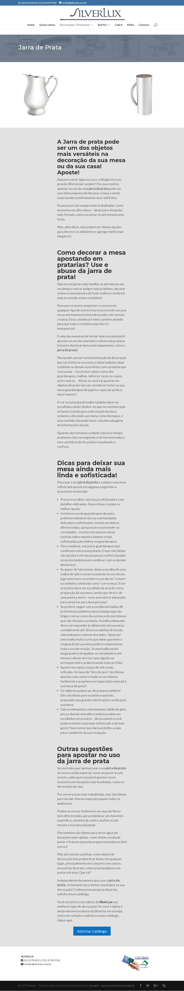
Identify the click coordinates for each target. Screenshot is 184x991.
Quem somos (47, 24)
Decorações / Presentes (75, 24)
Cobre (119, 24)
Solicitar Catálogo (92, 931)
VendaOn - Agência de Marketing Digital (111, 985)
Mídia (130, 24)
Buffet (102, 24)
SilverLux (106, 902)
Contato (144, 24)
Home (31, 24)
